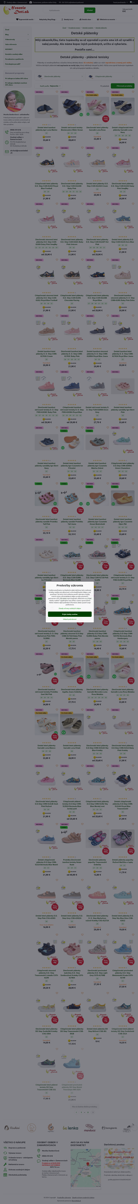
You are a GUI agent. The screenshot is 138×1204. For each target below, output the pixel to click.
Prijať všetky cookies (69, 614)
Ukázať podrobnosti (70, 619)
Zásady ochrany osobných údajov (70, 608)
